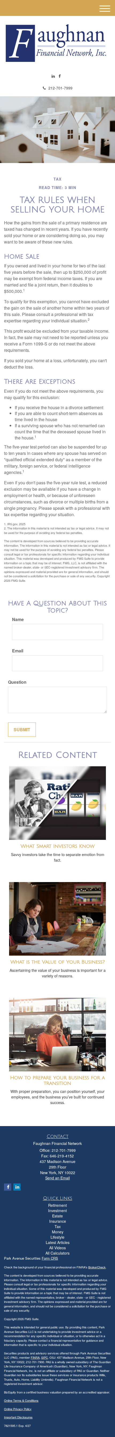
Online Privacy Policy (18, 1409)
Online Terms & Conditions (21, 1400)
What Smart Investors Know (58, 846)
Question (17, 682)
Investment (57, 1210)
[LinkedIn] (53, 76)
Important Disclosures (18, 1417)
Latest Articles (58, 1242)
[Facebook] (60, 76)
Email (17, 651)
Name (18, 619)
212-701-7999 (60, 88)
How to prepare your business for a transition (57, 1080)
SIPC (44, 1357)
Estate (57, 1215)
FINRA (35, 1357)
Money (57, 1231)
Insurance (57, 1221)
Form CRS (50, 1258)
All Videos (57, 1247)
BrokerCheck (97, 1267)
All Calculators (57, 1253)
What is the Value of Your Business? (57, 962)
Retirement (57, 1205)
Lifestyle (57, 1237)
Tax (58, 1226)
